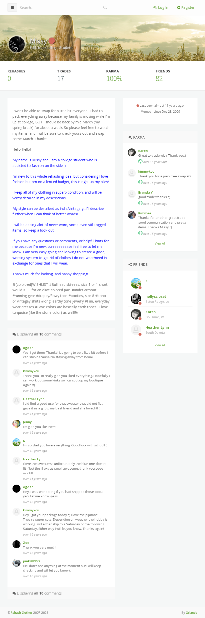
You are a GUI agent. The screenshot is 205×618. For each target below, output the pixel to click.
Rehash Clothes (21, 613)
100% (114, 78)
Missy (39, 40)
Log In (162, 7)
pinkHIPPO (31, 561)
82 (159, 78)
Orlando (192, 613)
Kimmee (144, 213)
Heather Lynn (157, 329)
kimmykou (146, 171)
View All (160, 243)
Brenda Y (145, 192)
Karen (143, 150)
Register (187, 7)
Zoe (26, 542)
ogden (28, 347)
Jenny (27, 422)
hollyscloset (157, 299)
